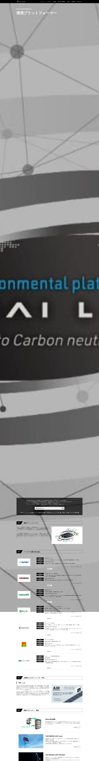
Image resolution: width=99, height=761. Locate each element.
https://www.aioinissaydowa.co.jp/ (51, 659)
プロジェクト (42, 1)
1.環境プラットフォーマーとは (26, 512)
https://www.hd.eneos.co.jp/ (50, 578)
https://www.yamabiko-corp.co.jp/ (51, 593)
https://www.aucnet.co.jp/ (49, 561)
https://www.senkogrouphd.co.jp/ (51, 610)
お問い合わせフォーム (40, 508)
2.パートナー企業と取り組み (39, 512)
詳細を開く (49, 568)
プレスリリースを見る (75, 566)
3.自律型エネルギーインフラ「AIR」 (53, 512)
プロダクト (49, 1)
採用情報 (73, 1)
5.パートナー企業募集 (74, 512)
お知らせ (68, 1)
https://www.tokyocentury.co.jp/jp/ (51, 626)
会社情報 (54, 1)
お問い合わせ (79, 1)
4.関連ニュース (65, 512)
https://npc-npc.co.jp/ (48, 643)
